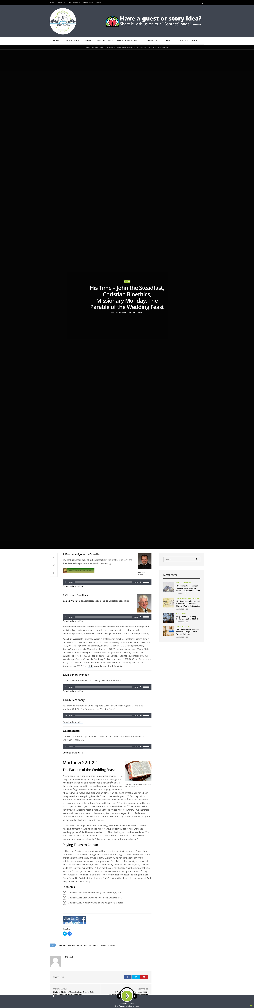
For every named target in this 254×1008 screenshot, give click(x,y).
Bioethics (62, 945)
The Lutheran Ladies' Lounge (187, 598)
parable (103, 945)
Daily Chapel (181, 613)
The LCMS (114, 313)
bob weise (71, 945)
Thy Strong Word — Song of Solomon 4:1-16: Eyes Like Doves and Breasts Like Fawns (188, 588)
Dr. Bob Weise (70, 600)
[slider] (146, 581)
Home (52, 3)
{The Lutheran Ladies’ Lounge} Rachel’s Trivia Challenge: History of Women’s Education (188, 603)
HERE (90, 666)
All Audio (54, 41)
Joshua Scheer (82, 945)
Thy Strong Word (183, 583)
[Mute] (140, 582)
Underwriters (88, 3)
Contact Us (61, 3)
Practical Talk (104, 41)
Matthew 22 (93, 945)
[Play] (66, 582)
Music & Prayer (72, 41)
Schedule (167, 41)
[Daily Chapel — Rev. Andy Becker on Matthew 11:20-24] (168, 618)
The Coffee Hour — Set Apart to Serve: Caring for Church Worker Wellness (187, 631)
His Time (127, 281)
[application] (107, 582)
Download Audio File (73, 586)
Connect (182, 41)
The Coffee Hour (182, 626)
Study (88, 41)
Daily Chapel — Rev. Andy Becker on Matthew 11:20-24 (187, 617)
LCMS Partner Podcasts (128, 41)
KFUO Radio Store (74, 3)
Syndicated (151, 41)
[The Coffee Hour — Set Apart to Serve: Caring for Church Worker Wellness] (168, 631)
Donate (98, 3)
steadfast (112, 945)
